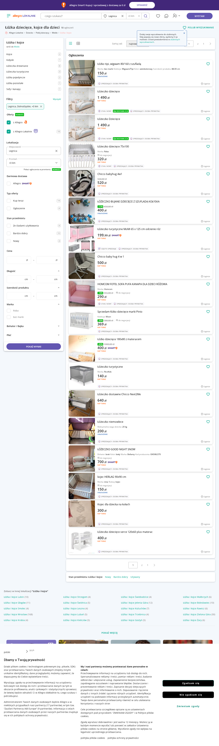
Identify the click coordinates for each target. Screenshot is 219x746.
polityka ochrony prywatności (123, 737)
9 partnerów (44, 708)
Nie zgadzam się (191, 694)
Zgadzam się (190, 683)
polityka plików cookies (93, 737)
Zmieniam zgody (188, 706)
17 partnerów (54, 705)
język (31, 650)
